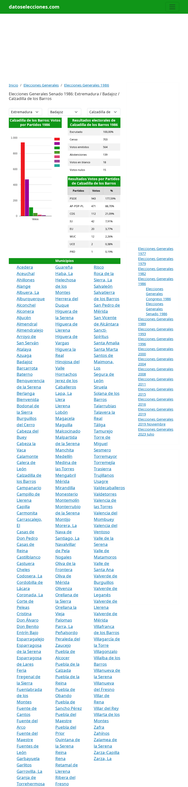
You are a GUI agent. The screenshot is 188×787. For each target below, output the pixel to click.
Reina (61, 752)
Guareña (64, 267)
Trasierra (102, 469)
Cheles (23, 569)
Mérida (62, 481)
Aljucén (24, 317)
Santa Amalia (106, 343)
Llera (60, 399)
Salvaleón (103, 286)
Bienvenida (28, 399)
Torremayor (105, 456)
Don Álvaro (27, 620)
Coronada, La (30, 595)
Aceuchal (26, 273)
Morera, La (66, 525)
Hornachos (66, 374)
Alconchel (26, 305)
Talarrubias (105, 406)
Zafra (99, 727)
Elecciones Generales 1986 (86, 85)
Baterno (25, 374)
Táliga (100, 424)
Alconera (25, 311)
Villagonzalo (105, 651)
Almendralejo (30, 330)
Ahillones (26, 280)
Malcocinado (67, 431)
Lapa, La (63, 393)
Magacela (65, 418)
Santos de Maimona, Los (104, 361)
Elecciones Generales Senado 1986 (156, 308)
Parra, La (64, 626)
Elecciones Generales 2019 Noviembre (155, 421)
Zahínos (101, 733)
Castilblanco (28, 557)
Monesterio (66, 494)
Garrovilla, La (29, 771)
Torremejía (104, 462)
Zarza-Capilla (106, 752)
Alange (24, 286)
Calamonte (27, 456)
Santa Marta (106, 349)
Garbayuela (28, 758)
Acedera (25, 267)
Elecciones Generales (41, 85)
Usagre (101, 481)
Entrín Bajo (27, 632)
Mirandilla (65, 487)
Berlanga (26, 393)
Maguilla (63, 424)
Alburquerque (31, 298)
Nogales (63, 557)
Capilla (23, 506)
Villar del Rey (106, 708)
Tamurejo (103, 431)
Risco (99, 267)
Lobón (61, 412)
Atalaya (24, 349)
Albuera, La (28, 292)
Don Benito (28, 626)
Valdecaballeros (109, 487)
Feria (21, 670)
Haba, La (64, 273)
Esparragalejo (30, 639)
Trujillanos (104, 475)
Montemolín (67, 500)
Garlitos (24, 765)
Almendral (27, 324)
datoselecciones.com (34, 6)
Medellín (63, 456)
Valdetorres (105, 494)
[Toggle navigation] (172, 7)
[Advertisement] (94, 48)
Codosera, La (29, 576)
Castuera (26, 563)
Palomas (63, 620)
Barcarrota (27, 368)
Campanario (29, 487)
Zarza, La (103, 758)
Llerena (62, 406)
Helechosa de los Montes (65, 286)
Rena (60, 758)
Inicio (13, 85)
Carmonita (27, 513)
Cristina (24, 613)
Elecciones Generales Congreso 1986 (158, 293)
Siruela (100, 387)
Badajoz (24, 361)
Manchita (64, 450)
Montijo (62, 519)
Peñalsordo (66, 632)
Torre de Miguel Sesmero (102, 443)
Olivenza (63, 588)
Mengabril (65, 475)
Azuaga (24, 355)
